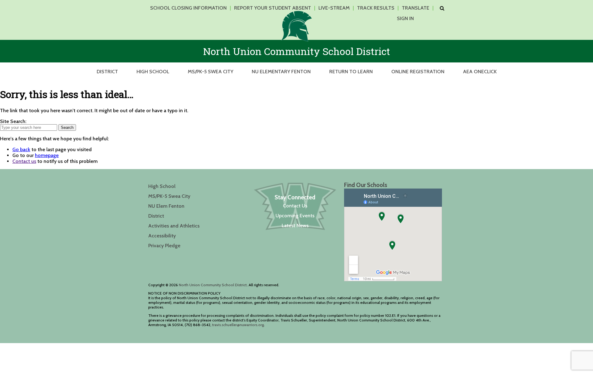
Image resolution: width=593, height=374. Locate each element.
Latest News (295, 225)
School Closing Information (188, 8)
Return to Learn (351, 71)
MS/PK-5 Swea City (210, 71)
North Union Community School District (213, 285)
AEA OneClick (480, 71)
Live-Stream (334, 8)
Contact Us (295, 206)
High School (153, 71)
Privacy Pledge (164, 246)
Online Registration (417, 71)
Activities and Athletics (174, 226)
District (107, 71)
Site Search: (13, 121)
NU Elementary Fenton (281, 71)
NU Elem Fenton (166, 206)
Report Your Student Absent (272, 8)
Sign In (405, 18)
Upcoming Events (294, 216)
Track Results (375, 8)
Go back (21, 149)
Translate (415, 8)
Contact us (24, 161)
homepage (47, 155)
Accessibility (162, 236)
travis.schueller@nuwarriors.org (238, 324)
